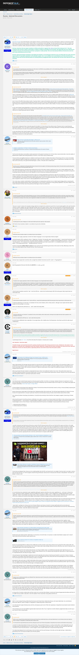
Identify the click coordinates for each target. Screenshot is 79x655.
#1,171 (74, 309)
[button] (23, 10)
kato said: (15, 278)
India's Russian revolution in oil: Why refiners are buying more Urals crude (33, 527)
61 (18, 37)
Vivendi (7, 385)
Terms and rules (59, 645)
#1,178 (74, 572)
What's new (37, 9)
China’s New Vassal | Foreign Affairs (29, 383)
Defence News (11, 9)
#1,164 (74, 190)
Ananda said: (15, 67)
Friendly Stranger (7, 331)
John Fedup (7, 197)
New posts (5, 11)
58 (12, 37)
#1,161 (74, 39)
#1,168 (74, 262)
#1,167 (74, 252)
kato (7, 235)
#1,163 (74, 136)
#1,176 (74, 476)
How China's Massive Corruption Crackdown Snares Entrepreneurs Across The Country (35, 464)
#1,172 (74, 324)
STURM (7, 259)
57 (10, 37)
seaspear (7, 223)
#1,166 (74, 229)
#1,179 (74, 598)
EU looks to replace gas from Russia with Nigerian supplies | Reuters (39, 91)
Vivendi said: (15, 412)
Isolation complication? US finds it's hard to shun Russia (25, 147)
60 (16, 37)
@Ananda (72, 94)
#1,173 (74, 354)
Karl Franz (7, 70)
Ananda (7, 143)
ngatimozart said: (16, 87)
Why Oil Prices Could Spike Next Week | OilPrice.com (28, 139)
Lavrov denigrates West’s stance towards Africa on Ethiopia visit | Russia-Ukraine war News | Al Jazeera (43, 119)
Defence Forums (29, 9)
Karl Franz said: (16, 164)
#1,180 (74, 614)
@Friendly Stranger (16, 41)
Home (5, 9)
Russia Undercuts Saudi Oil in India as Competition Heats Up (30, 539)
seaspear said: (15, 232)
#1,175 (74, 409)
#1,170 (74, 295)
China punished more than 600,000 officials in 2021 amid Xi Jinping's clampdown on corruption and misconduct (37, 435)
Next (25, 37)
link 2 (25, 339)
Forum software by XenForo (40, 647)
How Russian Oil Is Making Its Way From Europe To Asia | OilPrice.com (32, 357)
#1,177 (74, 510)
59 (14, 37)
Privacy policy (65, 645)
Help (70, 645)
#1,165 (74, 216)
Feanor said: (15, 298)
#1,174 (74, 379)
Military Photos (19, 9)
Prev (5, 37)
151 (22, 37)
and (17, 213)
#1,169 (74, 275)
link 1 (22, 339)
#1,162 (74, 64)
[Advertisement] (39, 27)
